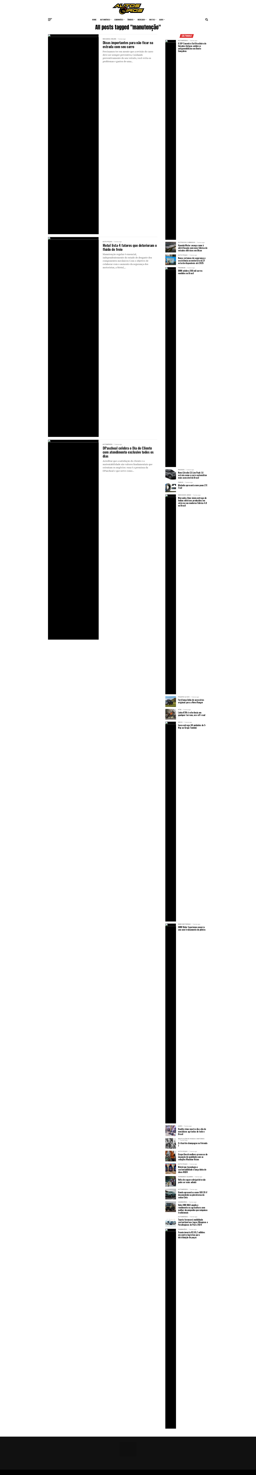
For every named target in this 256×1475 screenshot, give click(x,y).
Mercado (141, 19)
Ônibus (130, 19)
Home (94, 19)
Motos (152, 19)
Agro (161, 19)
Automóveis (105, 19)
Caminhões (118, 19)
